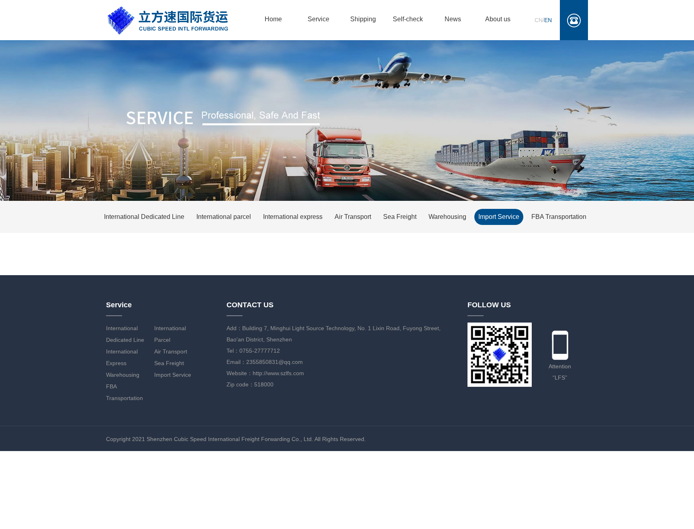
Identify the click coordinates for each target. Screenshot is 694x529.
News (453, 19)
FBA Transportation (558, 216)
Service (318, 19)
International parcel (223, 216)
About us (497, 19)
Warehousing (447, 216)
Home (273, 19)
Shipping (363, 19)
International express (293, 216)
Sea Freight (399, 216)
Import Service (498, 216)
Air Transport (353, 216)
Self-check (408, 19)
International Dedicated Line (144, 216)
